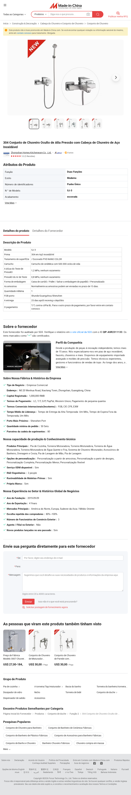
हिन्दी (59, 772)
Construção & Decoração (24, 23)
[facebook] (94, 763)
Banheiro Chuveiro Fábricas (56, 743)
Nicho (37, 692)
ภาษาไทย (69, 772)
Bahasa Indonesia (108, 772)
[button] (5, 5)
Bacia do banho (73, 686)
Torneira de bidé (73, 692)
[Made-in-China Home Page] (66, 5)
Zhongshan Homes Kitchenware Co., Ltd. (31, 152)
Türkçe (80, 772)
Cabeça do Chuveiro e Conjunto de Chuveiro (61, 23)
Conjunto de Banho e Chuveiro (21, 743)
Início (5, 23)
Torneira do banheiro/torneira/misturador (112, 686)
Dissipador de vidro (12, 692)
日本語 (56, 769)
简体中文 (33, 769)
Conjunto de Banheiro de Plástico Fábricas (27, 735)
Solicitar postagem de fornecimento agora (45, 607)
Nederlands (48, 772)
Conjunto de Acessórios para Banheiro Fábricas (77, 735)
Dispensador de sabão (14, 698)
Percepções (65, 763)
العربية (36, 772)
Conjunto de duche (106, 692)
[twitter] (101, 763)
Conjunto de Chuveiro (97, 23)
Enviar (28, 601)
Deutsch (89, 769)
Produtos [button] (39, 14)
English (21, 769)
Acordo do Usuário (36, 760)
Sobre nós (5, 760)
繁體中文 (45, 769)
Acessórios (39, 698)
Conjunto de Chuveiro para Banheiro (24, 727)
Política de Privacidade (59, 760)
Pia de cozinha (10, 686)
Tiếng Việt (92, 772)
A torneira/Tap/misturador (47, 686)
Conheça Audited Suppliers (44, 763)
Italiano (114, 769)
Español (78, 769)
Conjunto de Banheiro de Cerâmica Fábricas (70, 727)
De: (19, 557)
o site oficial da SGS (81, 332)
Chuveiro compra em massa (90, 743)
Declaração (19, 760)
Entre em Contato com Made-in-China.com (91, 760)
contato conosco (24, 33)
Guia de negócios (81, 763)
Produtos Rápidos (122, 760)
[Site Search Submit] (97, 14)
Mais (5, 749)
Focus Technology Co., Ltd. (60, 778)
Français (66, 769)
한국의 (26, 772)
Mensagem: (15, 574)
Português (101, 769)
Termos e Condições (108, 784)
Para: (18, 566)
